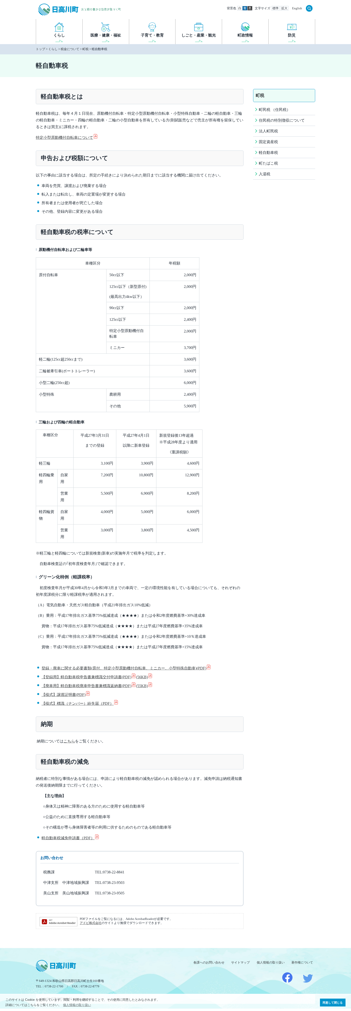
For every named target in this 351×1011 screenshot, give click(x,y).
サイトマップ (240, 962)
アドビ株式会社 (90, 923)
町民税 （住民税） (274, 110)
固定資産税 (268, 142)
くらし (53, 49)
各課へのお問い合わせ (208, 962)
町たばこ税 (268, 163)
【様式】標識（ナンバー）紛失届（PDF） (78, 703)
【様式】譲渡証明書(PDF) (63, 695)
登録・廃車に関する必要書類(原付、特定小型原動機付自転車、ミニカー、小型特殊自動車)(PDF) (124, 668)
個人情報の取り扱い (271, 962)
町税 (85, 49)
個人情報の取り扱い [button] (77, 1005)
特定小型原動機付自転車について (64, 137)
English (297, 8)
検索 (309, 8)
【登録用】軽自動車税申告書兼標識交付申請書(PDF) (95, 677)
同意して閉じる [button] (333, 1002)
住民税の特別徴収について (282, 120)
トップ (40, 49)
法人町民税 (268, 131)
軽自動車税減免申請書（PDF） (68, 838)
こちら (69, 741)
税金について (70, 49)
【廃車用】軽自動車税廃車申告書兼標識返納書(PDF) (95, 686)
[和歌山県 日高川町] (57, 8)
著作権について (302, 962)
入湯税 (264, 174)
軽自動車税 (268, 152)
